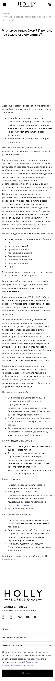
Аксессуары (23, 505)
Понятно (27, 673)
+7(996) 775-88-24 (14, 607)
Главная (6, 13)
